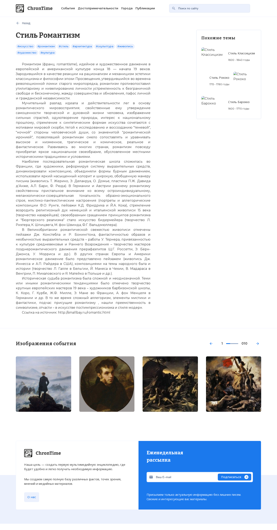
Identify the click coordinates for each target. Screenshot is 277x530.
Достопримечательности (98, 8)
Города (127, 8)
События (68, 8)
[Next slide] (257, 343)
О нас (31, 497)
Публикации (145, 8)
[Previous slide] (211, 343)
